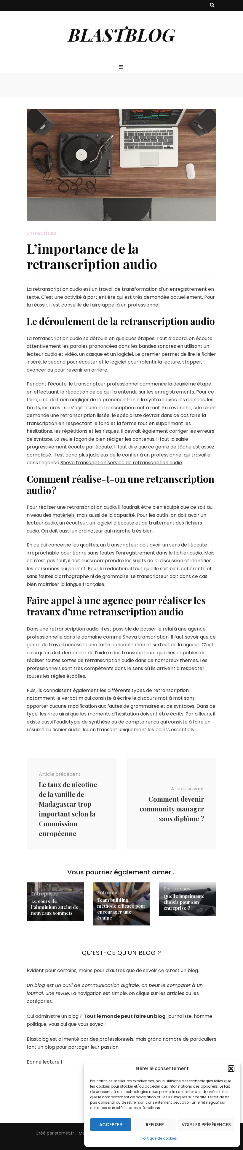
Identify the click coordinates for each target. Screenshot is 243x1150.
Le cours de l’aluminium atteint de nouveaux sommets (55, 907)
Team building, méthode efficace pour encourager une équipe (121, 909)
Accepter (110, 1124)
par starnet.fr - (63, 1133)
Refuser (155, 1124)
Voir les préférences (206, 1124)
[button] (231, 1069)
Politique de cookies (159, 1138)
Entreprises (42, 233)
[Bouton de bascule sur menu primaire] (121, 67)
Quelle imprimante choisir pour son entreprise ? (184, 902)
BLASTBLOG (121, 34)
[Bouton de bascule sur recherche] (212, 5)
